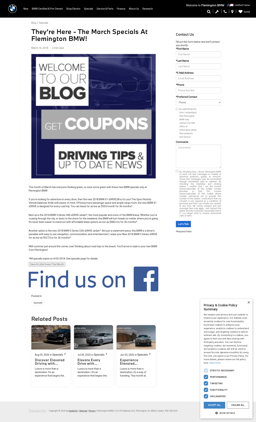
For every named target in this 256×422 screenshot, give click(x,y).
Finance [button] (121, 8)
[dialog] (226, 359)
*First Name (182, 48)
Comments (182, 142)
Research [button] (147, 8)
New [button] (26, 8)
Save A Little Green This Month (47, 264)
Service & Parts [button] (105, 8)
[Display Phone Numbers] (225, 12)
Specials (43, 22)
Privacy (92, 411)
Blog (33, 22)
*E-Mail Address (185, 72)
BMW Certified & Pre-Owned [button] (47, 8)
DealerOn (73, 411)
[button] (226, 413)
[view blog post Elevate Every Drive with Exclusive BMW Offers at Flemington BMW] (93, 355)
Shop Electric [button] (73, 8)
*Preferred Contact (186, 96)
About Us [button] (134, 8)
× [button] (248, 302)
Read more (215, 363)
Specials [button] (88, 8)
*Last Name (182, 60)
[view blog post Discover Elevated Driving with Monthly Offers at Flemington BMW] (51, 355)
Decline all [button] (237, 405)
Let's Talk (183, 224)
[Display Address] (232, 12)
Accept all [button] (214, 405)
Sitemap (83, 411)
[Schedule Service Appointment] (217, 12)
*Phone (180, 84)
